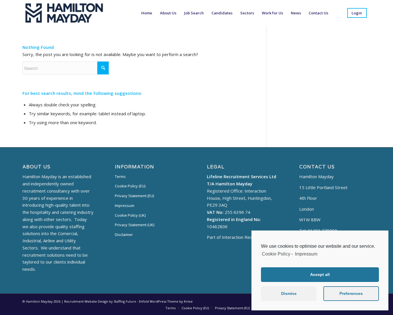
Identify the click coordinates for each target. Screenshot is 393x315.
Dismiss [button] (289, 293)
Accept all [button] (320, 274)
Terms (120, 176)
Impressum (306, 253)
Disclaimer (124, 234)
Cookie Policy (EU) (130, 186)
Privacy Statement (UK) (134, 224)
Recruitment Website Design (86, 301)
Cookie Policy (276, 253)
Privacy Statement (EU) (134, 195)
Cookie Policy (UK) (130, 215)
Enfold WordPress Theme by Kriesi (165, 301)
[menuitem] (147, 13)
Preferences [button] (351, 293)
